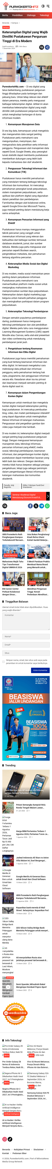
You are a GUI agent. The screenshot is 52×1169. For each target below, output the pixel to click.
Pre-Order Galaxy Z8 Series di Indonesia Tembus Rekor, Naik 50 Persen (12, 1065)
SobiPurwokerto (8, 46)
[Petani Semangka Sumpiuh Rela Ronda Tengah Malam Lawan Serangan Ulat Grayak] (8, 808)
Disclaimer (38, 1149)
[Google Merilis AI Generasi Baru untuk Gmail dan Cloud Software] (8, 879)
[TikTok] (10, 1139)
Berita (6, 528)
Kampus (6, 27)
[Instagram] (4, 1139)
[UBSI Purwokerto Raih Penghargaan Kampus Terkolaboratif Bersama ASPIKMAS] (13, 524)
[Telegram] (41, 505)
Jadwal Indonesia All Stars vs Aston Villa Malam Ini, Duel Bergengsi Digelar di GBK (32, 859)
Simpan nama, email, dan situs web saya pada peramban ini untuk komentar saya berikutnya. (27, 661)
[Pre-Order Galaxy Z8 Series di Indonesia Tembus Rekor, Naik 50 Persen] (13, 1052)
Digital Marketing (10, 555)
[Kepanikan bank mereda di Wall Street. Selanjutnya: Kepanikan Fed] (8, 910)
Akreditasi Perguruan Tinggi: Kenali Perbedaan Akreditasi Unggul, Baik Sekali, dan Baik (38, 592)
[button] (43, 6)
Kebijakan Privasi (22, 1149)
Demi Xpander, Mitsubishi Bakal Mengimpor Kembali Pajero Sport (31, 985)
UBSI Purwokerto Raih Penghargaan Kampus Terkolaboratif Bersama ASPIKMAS (13, 537)
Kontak (5, 1153)
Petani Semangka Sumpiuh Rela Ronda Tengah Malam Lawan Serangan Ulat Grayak (30, 806)
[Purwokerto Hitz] (20, 6)
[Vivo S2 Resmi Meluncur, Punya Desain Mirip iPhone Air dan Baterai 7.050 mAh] (38, 1052)
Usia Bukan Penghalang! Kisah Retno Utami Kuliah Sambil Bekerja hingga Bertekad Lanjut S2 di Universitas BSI (38, 537)
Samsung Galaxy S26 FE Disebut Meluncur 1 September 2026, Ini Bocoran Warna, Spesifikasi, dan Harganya (38, 1096)
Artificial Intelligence (11, 1114)
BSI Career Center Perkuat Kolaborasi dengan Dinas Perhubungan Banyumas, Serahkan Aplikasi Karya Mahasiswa (12, 592)
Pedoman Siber (20, 1153)
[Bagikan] (47, 47)
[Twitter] (36, 505)
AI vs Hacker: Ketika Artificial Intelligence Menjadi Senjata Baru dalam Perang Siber (12, 1123)
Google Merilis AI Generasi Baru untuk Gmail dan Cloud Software (31, 878)
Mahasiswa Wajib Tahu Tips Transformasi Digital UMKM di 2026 (12, 564)
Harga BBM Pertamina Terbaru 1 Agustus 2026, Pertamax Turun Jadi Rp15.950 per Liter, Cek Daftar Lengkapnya (32, 833)
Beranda (6, 1149)
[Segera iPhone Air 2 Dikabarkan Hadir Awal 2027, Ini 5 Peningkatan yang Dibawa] (13, 1079)
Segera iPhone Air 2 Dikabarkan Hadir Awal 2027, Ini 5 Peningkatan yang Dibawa (13, 1092)
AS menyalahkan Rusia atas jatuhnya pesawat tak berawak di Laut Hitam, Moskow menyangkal (31, 959)
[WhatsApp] (47, 505)
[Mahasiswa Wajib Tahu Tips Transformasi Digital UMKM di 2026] (13, 552)
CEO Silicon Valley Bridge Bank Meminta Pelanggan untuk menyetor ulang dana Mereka (33, 929)
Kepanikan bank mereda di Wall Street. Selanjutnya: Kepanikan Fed (32, 909)
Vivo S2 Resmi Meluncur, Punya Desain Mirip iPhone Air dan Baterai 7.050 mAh (38, 1065)
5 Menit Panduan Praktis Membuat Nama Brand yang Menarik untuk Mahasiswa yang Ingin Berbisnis (38, 564)
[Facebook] (30, 505)
